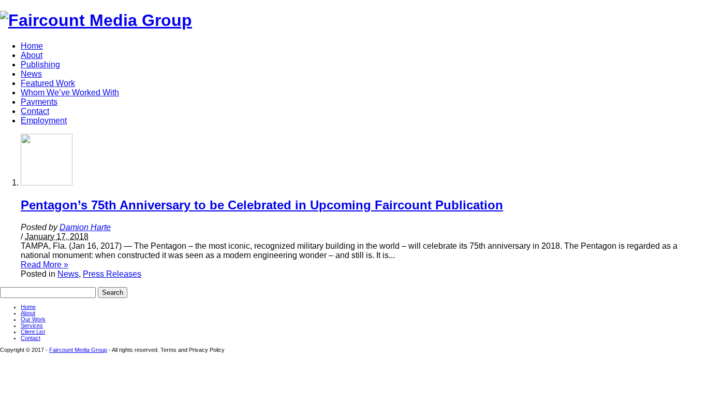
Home (32, 45)
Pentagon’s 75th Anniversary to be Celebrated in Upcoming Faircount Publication (262, 205)
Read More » (44, 264)
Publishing (40, 64)
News (31, 73)
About (31, 55)
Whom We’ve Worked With (70, 92)
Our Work (33, 319)
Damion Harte (85, 227)
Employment (44, 120)
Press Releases (112, 273)
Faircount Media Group (78, 350)
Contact (35, 111)
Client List (33, 332)
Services (32, 325)
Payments (39, 101)
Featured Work (48, 83)
